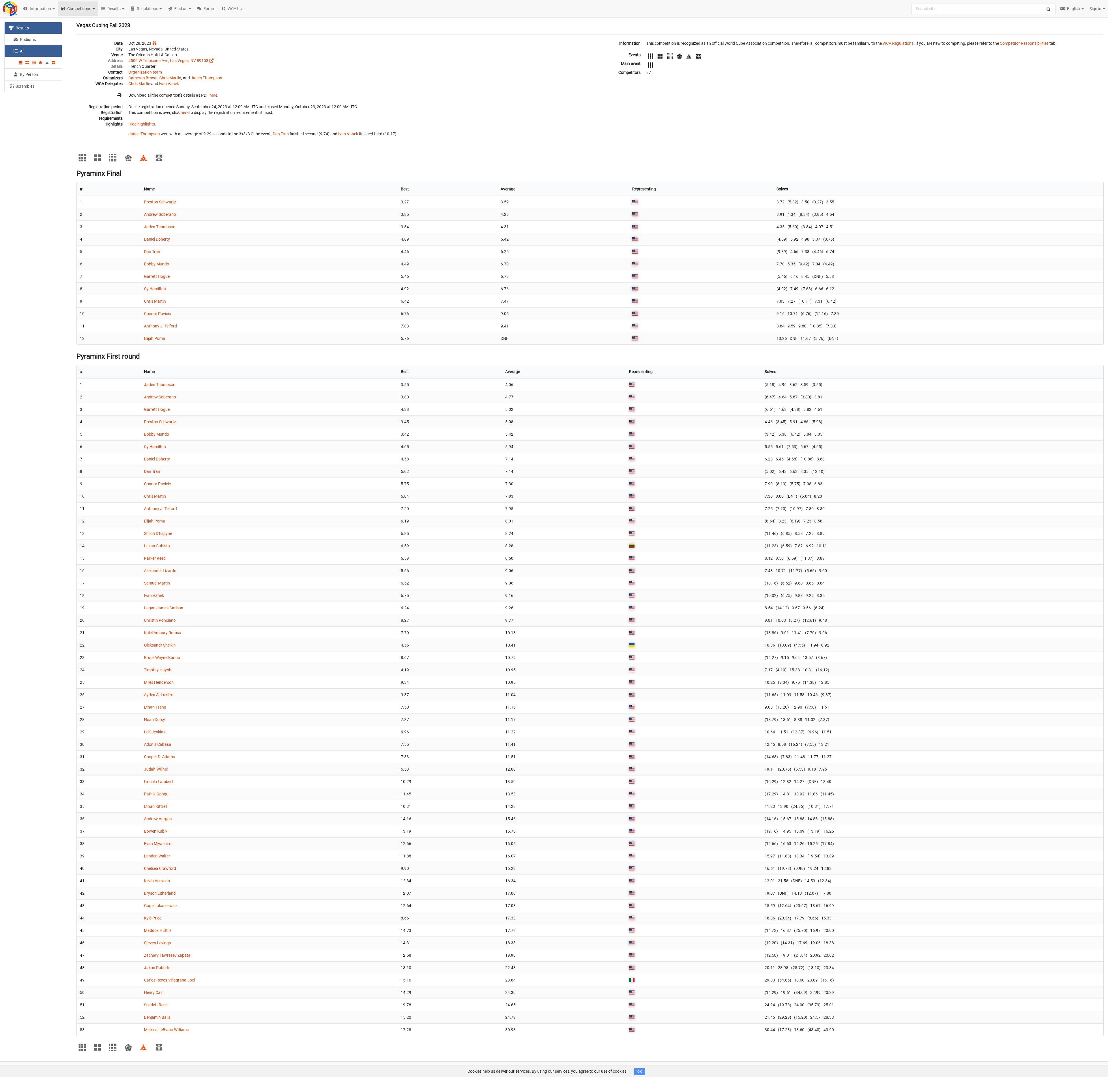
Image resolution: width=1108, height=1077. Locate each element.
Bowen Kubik (155, 831)
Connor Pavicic (157, 313)
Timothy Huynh (157, 670)
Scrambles (24, 86)
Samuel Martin (157, 583)
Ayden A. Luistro (158, 694)
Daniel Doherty (157, 239)
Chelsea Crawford (160, 868)
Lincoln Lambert (158, 781)
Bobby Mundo (156, 264)
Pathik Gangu (156, 794)
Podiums (27, 39)
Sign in (1096, 8)
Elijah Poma (154, 338)
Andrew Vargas (158, 818)
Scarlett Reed (156, 1005)
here (213, 95)
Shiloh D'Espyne (158, 533)
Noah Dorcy (154, 719)
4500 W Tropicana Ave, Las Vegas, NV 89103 (168, 60)
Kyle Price (152, 918)
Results (22, 28)
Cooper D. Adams (159, 756)
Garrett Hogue (157, 276)
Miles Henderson (159, 682)
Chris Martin (170, 78)
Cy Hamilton (155, 288)
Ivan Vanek (169, 83)
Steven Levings (157, 943)
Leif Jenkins (154, 732)
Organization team (145, 72)
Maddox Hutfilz (157, 930)
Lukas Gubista (157, 546)
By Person (28, 74)
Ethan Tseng (155, 707)
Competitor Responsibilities (1024, 43)
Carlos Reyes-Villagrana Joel (169, 980)
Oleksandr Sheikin (160, 645)
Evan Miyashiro (157, 843)
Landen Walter (157, 856)
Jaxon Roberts (157, 967)
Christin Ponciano (160, 620)
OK (639, 1072)
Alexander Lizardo (160, 570)
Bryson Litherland (160, 893)
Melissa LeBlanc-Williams (166, 1029)
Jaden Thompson (206, 78)
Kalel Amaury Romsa (162, 632)
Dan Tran (281, 134)
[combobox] (983, 8)
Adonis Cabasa (157, 744)
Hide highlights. (142, 124)
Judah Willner (156, 769)
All (21, 51)
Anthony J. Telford (160, 326)
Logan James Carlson (163, 608)
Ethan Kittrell (155, 806)
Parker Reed (155, 558)
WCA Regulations (898, 43)
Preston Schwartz (160, 202)
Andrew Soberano (160, 214)
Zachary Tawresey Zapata (167, 955)
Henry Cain (154, 992)
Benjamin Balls (157, 1017)
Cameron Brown (143, 78)
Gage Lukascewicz (160, 905)
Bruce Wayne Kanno (162, 657)
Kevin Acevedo (157, 881)
